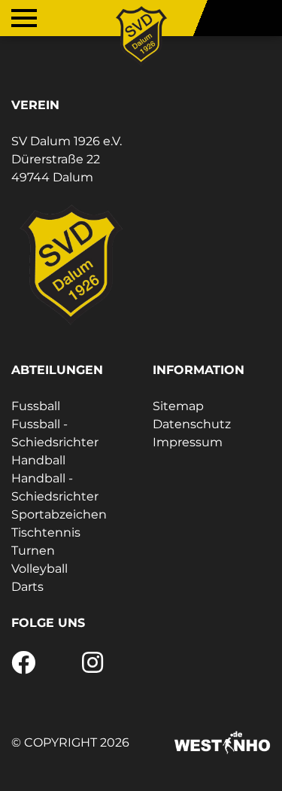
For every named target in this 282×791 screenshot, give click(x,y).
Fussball (35, 406)
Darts (27, 587)
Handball (38, 460)
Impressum (188, 442)
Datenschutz (192, 424)
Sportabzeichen (59, 514)
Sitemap (178, 406)
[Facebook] (23, 667)
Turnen (33, 550)
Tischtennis (45, 532)
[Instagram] (92, 667)
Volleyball (39, 568)
